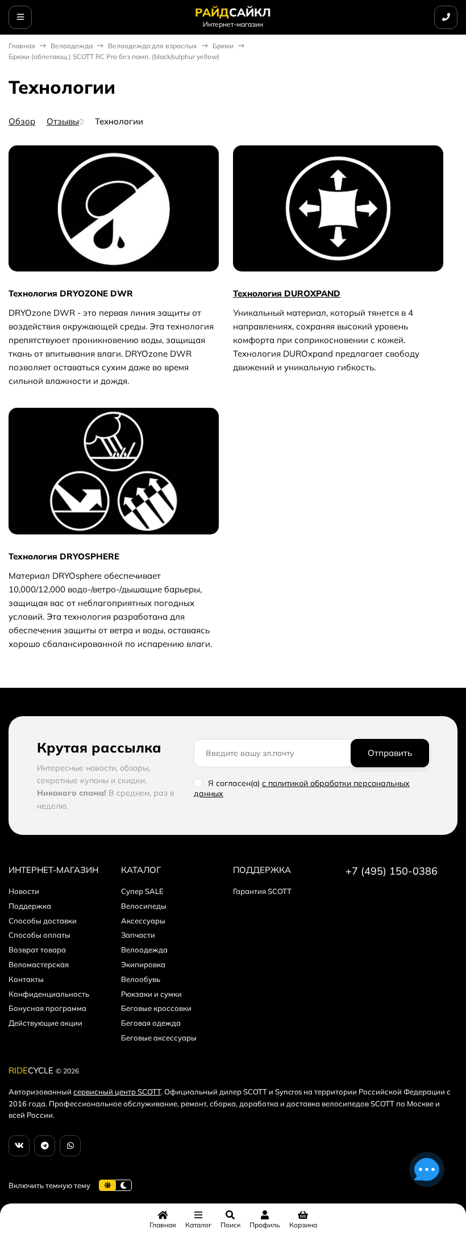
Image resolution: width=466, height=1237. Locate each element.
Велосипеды (144, 905)
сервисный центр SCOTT (117, 1091)
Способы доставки (43, 920)
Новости (24, 891)
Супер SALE (142, 891)
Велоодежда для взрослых (152, 45)
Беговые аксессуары (159, 1037)
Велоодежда (72, 45)
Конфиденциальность (49, 993)
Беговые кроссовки (156, 1008)
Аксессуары (143, 920)
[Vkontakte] (19, 1145)
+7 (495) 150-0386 (392, 870)
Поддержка (30, 905)
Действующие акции (45, 1022)
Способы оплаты (39, 934)
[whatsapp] (70, 1145)
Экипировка (143, 964)
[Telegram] (44, 1145)
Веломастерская (39, 964)
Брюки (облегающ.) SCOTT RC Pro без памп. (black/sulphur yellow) (114, 56)
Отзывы (63, 121)
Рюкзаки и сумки (151, 993)
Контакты (26, 979)
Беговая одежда (151, 1022)
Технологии (119, 121)
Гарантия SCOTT (262, 891)
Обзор (22, 121)
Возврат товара (37, 949)
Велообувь (140, 979)
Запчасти (138, 934)
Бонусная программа (47, 1008)
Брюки (223, 45)
